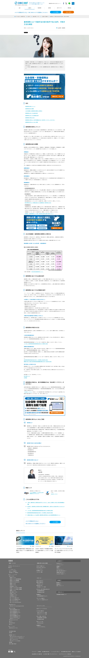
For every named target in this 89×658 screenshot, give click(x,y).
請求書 (49, 7)
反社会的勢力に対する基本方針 (37, 654)
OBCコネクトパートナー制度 (42, 613)
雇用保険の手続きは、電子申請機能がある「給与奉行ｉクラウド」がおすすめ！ (40, 120)
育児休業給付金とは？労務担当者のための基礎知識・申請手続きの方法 (38, 202)
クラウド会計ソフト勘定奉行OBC (20, 16)
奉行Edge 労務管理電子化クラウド (15, 612)
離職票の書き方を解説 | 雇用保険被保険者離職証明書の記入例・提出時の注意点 (38, 361)
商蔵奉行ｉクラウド (13, 590)
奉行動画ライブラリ (40, 570)
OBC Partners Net (40, 622)
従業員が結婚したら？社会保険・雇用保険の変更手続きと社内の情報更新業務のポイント (43, 515)
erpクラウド (71, 546)
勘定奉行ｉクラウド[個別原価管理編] (15, 579)
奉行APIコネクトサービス (13, 627)
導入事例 (10, 632)
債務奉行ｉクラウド (13, 584)
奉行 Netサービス (40, 583)
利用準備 (25, 377)
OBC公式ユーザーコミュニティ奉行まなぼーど (17, 637)
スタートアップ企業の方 (40, 598)
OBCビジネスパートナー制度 (42, 612)
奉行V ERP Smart (12, 622)
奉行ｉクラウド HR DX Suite (14, 600)
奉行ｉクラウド (11, 576)
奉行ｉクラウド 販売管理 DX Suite (15, 599)
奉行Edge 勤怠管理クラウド (14, 614)
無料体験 (10, 642)
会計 (19, 7)
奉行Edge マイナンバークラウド (15, 618)
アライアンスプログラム (41, 626)
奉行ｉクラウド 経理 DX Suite (14, 597)
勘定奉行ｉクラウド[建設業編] (14, 580)
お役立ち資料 (68, 12)
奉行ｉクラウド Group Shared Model (15, 602)
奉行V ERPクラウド (12, 604)
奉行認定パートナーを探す (41, 586)
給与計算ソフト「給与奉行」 (14, 572)
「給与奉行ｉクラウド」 (28, 391)
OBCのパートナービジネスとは (42, 608)
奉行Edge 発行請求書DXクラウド (15, 609)
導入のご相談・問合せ (12, 643)
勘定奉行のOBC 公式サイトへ (54, 3)
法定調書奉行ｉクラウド (13, 594)
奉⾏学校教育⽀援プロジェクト (42, 596)
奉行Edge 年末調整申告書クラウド (15, 616)
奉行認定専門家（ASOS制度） (42, 617)
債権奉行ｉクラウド (13, 583)
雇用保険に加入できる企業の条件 (31, 113)
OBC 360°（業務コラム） (41, 566)
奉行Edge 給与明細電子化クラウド (15, 615)
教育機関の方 (39, 594)
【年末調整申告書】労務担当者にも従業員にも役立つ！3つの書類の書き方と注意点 (25, 550)
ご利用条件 (39, 651)
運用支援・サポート (12, 635)
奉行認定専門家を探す (40, 590)
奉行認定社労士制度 (40, 619)
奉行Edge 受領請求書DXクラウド (15, 611)
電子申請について (27, 376)
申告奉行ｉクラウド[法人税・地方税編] (16, 587)
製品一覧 (29, 16)
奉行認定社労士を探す (40, 592)
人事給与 (29, 7)
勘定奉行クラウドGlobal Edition (14, 581)
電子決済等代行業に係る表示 (66, 651)
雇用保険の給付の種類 (29, 108)
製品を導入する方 (39, 585)
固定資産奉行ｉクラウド (13, 586)
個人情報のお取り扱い (46, 651)
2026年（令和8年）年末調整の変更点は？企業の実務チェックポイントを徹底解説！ (44, 550)
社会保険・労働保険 (45, 16)
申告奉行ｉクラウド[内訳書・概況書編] (16, 589)
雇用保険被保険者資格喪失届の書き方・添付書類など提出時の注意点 (36, 359)
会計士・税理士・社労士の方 (41, 616)
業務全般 (69, 7)
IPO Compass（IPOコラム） (41, 567)
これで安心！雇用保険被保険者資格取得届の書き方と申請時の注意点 (36, 343)
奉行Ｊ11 (10, 624)
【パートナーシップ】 (41, 605)
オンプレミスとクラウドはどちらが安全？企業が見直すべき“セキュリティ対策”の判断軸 (64, 550)
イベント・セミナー (40, 569)
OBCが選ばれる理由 (12, 631)
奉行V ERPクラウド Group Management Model (17, 605)
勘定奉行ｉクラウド (13, 577)
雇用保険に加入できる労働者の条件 (32, 115)
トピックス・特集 (39, 572)
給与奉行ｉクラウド (13, 593)
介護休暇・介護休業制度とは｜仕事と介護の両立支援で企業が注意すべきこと (39, 213)
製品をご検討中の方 (40, 580)
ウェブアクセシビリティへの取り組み (65, 654)
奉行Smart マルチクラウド (13, 619)
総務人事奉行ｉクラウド (36, 16)
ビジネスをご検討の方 (40, 610)
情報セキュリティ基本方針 (76, 651)
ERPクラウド (59, 7)
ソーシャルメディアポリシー (55, 651)
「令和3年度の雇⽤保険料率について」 (37, 271)
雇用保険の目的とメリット (30, 106)
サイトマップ (34, 651)
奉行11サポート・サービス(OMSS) (15, 640)
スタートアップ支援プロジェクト (42, 599)
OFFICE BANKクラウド (13, 596)
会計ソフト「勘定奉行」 (13, 571)
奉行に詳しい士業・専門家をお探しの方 (43, 589)
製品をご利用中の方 (40, 582)
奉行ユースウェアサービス (14, 639)
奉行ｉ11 (10, 621)
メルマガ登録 (55, 12)
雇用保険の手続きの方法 (30, 117)
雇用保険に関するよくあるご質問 (31, 122)
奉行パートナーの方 (40, 621)
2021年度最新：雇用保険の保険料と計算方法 (33, 111)
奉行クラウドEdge (12, 608)
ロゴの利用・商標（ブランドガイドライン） (50, 654)
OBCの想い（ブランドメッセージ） (14, 566)
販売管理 (39, 7)
